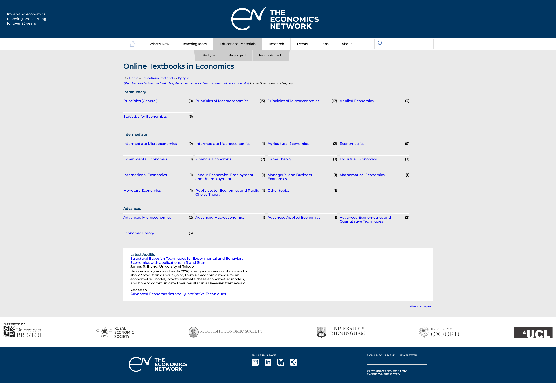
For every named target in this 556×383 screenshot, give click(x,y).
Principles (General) (140, 101)
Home (133, 78)
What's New (159, 44)
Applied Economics (357, 101)
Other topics (279, 190)
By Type (209, 55)
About (347, 44)
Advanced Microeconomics (147, 217)
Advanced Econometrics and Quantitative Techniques (365, 219)
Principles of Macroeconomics (221, 101)
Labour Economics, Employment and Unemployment (224, 177)
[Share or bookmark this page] (296, 364)
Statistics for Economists (145, 116)
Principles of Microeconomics (293, 101)
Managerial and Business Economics (290, 177)
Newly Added (270, 55)
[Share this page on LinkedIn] (271, 364)
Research (276, 44)
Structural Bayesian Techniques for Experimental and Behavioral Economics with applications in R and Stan (187, 260)
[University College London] (533, 332)
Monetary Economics (142, 190)
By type (183, 78)
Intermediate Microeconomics (150, 144)
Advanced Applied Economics (294, 217)
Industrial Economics (358, 159)
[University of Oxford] (439, 332)
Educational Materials (238, 44)
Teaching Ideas (194, 44)
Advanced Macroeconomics (220, 217)
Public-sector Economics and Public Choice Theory (227, 192)
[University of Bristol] (23, 332)
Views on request (421, 306)
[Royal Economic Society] (115, 332)
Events (302, 44)
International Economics (145, 175)
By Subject (237, 55)
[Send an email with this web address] (258, 364)
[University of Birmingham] (340, 332)
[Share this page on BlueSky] (283, 364)
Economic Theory (138, 233)
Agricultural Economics (288, 144)
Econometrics (352, 144)
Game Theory (279, 159)
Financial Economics (213, 159)
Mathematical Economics (362, 175)
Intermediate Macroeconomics (222, 144)
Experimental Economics (145, 159)
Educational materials (158, 78)
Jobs (325, 44)
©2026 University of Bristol (388, 371)
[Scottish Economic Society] (225, 332)
